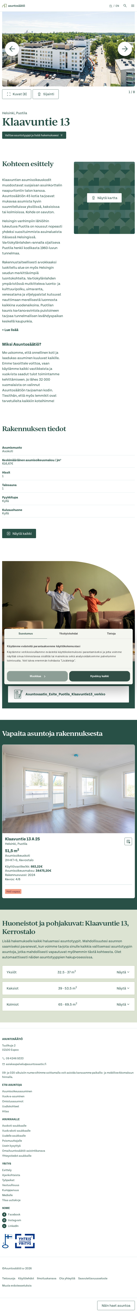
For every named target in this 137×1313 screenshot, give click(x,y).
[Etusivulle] (13, 5)
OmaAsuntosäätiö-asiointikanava (23, 1150)
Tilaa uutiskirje (11, 1200)
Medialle (7, 1195)
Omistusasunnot (12, 1101)
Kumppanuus (10, 1190)
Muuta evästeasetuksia (17, 1285)
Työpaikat (8, 1180)
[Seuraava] (125, 49)
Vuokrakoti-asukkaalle (16, 1130)
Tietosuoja (8, 1278)
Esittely (7, 1170)
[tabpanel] (68, 48)
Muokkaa (35, 676)
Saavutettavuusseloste (92, 1278)
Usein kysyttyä (11, 1145)
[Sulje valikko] (133, 6)
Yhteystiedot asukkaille (16, 1155)
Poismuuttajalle (12, 1140)
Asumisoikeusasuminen (17, 1091)
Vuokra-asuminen (13, 1096)
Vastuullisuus (10, 1185)
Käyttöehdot (26, 1278)
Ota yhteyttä (67, 1278)
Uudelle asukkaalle (14, 1135)
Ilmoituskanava (46, 1278)
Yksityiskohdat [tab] (68, 633)
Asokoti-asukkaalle (14, 1125)
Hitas (5, 1111)
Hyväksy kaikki (99, 676)
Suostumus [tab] (26, 633)
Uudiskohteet (10, 1106)
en (117, 6)
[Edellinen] (12, 49)
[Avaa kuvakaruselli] (68, 48)
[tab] (16, 94)
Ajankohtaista (11, 1175)
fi (111, 6)
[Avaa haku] (125, 5)
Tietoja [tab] (111, 633)
